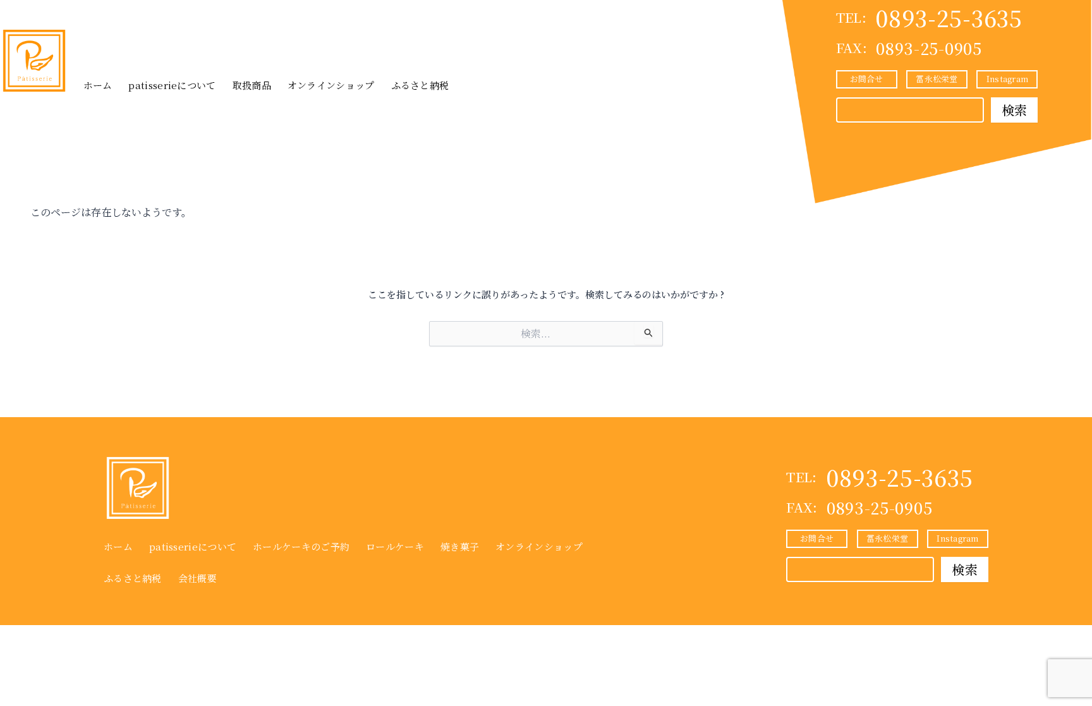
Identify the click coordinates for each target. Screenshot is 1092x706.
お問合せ (866, 79)
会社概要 (197, 578)
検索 (1015, 109)
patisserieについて (171, 85)
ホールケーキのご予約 (301, 546)
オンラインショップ (331, 85)
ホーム (97, 85)
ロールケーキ (395, 546)
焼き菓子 (459, 546)
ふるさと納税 (420, 85)
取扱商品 (252, 85)
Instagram (1007, 79)
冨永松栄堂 (936, 79)
